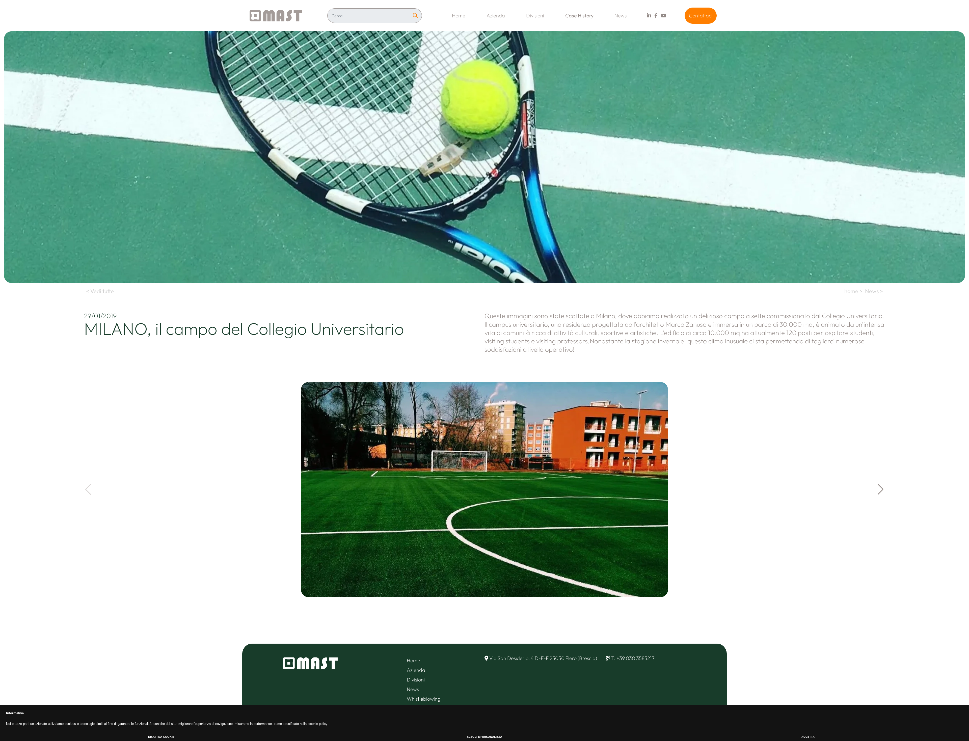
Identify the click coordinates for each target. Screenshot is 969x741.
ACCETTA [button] (808, 736)
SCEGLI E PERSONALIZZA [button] (484, 736)
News (620, 15)
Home (458, 15)
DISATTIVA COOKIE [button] (161, 736)
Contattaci (700, 15)
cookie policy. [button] (318, 724)
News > (874, 291)
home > (854, 291)
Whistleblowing (424, 699)
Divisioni (535, 15)
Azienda (496, 15)
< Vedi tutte (99, 291)
